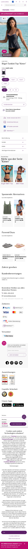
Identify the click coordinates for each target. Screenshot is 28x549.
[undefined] (25, 174)
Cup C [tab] (13, 79)
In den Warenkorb (17, 424)
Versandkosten (5, 426)
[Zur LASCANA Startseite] (5, 2)
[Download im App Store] (7, 405)
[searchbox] (13, 5)
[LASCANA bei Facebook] (7, 363)
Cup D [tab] (21, 79)
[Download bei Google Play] (18, 405)
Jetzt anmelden (14, 355)
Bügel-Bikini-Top (7, 183)
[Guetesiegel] (10, 394)
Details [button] (4, 142)
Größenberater (8, 104)
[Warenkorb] (26, 1)
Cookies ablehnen (9, 462)
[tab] (4, 72)
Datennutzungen (7, 439)
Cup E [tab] (5, 83)
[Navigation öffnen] (1, 5)
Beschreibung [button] (6, 138)
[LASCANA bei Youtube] (20, 363)
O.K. (4, 532)
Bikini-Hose (20, 183)
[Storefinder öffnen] (16, 1)
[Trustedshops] (4, 394)
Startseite (6, 10)
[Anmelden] (19, 1)
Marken (12, 10)
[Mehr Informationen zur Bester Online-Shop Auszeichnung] (5, 380)
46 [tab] (4, 90)
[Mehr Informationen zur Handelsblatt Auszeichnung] (12, 380)
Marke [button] (3, 146)
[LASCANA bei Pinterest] (16, 363)
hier (8, 460)
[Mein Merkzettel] (23, 1)
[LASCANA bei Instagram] (11, 363)
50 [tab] (16, 90)
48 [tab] (10, 90)
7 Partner (14, 436)
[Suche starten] (25, 5)
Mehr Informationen (14, 538)
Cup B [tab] (5, 79)
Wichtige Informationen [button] (8, 150)
